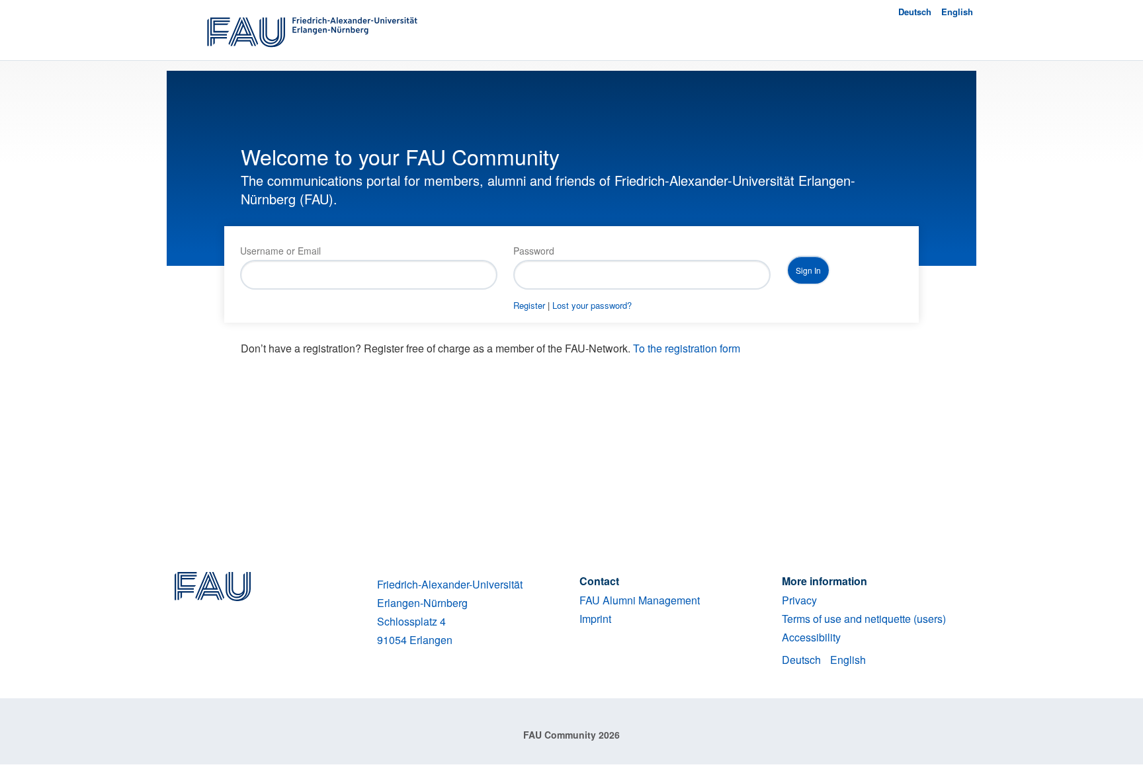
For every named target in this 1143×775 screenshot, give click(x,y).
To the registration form (686, 348)
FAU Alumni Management (639, 600)
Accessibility (811, 637)
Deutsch (914, 11)
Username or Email (280, 250)
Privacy (799, 600)
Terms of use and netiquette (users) (864, 618)
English (957, 11)
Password (533, 250)
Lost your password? (592, 305)
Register (529, 305)
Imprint (595, 618)
